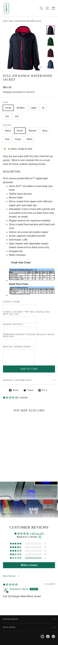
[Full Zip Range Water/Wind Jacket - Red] (18, 467)
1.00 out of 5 (37, 533)
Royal (18, 139)
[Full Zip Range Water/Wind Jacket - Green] (8, 467)
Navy (45, 130)
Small (8, 107)
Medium (21, 107)
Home (5, 21)
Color (7, 125)
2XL (7, 116)
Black (8, 130)
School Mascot (13, 324)
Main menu (9, 627)
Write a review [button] (29, 565)
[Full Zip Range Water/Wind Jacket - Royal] (21, 467)
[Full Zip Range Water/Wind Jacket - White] (24, 467)
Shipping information (17, 380)
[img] (10, 584)
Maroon (32, 130)
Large (33, 107)
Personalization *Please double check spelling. (28, 335)
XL (43, 107)
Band (11, 21)
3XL (17, 116)
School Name (11, 302)
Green (20, 130)
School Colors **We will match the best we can (26, 313)
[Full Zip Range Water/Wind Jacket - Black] (5, 467)
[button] (10, 397)
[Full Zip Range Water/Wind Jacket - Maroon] (11, 467)
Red (7, 139)
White (29, 139)
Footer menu (10, 619)
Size (5, 102)
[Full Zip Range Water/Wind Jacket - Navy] (14, 467)
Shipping (7, 92)
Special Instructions (17, 347)
